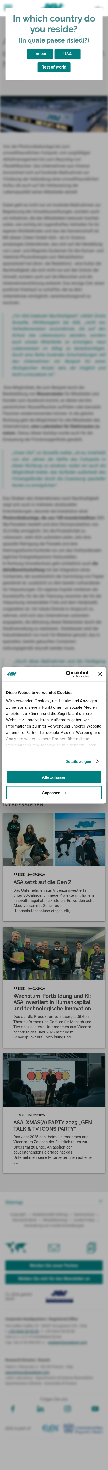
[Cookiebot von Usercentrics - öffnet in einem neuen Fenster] (67, 674)
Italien (40, 53)
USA (67, 53)
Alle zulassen (54, 777)
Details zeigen (78, 761)
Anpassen (51, 792)
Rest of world (53, 67)
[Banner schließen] (100, 674)
